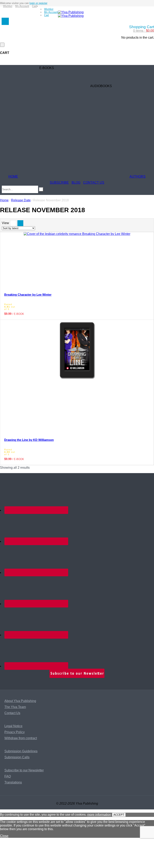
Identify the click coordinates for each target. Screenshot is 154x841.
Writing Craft (28, 158)
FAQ (7, 776)
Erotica (25, 92)
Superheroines (30, 140)
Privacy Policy (14, 732)
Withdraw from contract (20, 738)
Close (4, 836)
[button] (56, 239)
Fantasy (25, 134)
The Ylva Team (15, 707)
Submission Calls (16, 757)
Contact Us (93, 182)
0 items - (143, 30)
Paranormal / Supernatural (38, 128)
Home (13, 176)
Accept (118, 814)
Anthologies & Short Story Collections (46, 146)
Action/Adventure (32, 116)
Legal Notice (13, 726)
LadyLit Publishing (33, 170)
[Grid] (20, 223)
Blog (76, 182)
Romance (27, 86)
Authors (138, 176)
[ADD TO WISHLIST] (131, 266)
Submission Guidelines (20, 751)
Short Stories (29, 152)
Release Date (21, 200)
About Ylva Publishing (20, 701)
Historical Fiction (32, 110)
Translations (13, 782)
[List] (13, 223)
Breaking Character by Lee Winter (28, 294)
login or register (38, 3)
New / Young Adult (33, 104)
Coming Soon (30, 74)
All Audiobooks (85, 176)
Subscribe (59, 182)
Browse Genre (30, 80)
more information (99, 814)
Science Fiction (31, 122)
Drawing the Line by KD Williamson (29, 440)
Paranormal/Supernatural (92, 146)
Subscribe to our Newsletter (24, 770)
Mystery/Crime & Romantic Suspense (46, 98)
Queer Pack (28, 176)
